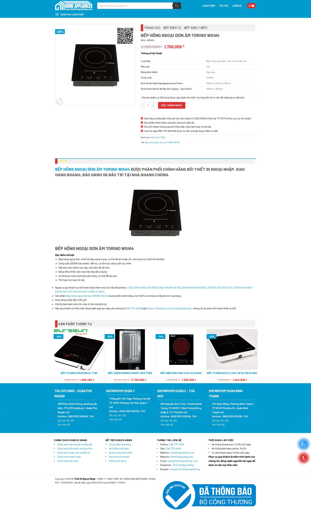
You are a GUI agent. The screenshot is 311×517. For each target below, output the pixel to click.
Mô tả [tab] (63, 161)
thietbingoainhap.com (182, 452)
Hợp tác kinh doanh (119, 456)
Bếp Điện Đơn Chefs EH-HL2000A (181, 372)
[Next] (255, 356)
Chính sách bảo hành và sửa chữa (74, 448)
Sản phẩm (209, 5)
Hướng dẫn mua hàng (120, 444)
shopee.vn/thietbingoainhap (185, 469)
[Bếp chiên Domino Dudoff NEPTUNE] (130, 349)
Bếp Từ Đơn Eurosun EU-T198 (79, 372)
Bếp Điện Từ (172, 28)
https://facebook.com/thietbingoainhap (169, 308)
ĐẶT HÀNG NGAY (171, 105)
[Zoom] (59, 101)
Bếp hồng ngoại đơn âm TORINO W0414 (162, 142)
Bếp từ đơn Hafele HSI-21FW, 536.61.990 (232, 372)
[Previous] (55, 356)
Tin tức (223, 5)
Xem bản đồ (64, 424)
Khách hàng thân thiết (120, 452)
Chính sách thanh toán (69, 456)
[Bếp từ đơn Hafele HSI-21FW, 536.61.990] (232, 349)
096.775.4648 (133, 308)
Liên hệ (236, 5)
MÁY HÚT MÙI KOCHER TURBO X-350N (83, 291)
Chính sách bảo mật (67, 460)
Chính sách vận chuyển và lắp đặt (74, 444)
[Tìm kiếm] (177, 5)
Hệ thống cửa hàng (119, 448)
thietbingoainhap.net (181, 456)
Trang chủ (152, 28)
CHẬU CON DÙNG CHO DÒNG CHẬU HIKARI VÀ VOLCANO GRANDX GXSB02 (167, 287)
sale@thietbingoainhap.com (183, 460)
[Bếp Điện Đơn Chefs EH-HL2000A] (181, 350)
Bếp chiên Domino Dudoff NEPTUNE (130, 372)
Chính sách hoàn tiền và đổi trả (73, 452)
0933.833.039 (76, 416)
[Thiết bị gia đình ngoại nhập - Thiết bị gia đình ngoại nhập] (73, 6)
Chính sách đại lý (117, 460)
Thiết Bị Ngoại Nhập (183, 464)
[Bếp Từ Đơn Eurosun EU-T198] (79, 349)
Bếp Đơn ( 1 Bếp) (195, 28)
